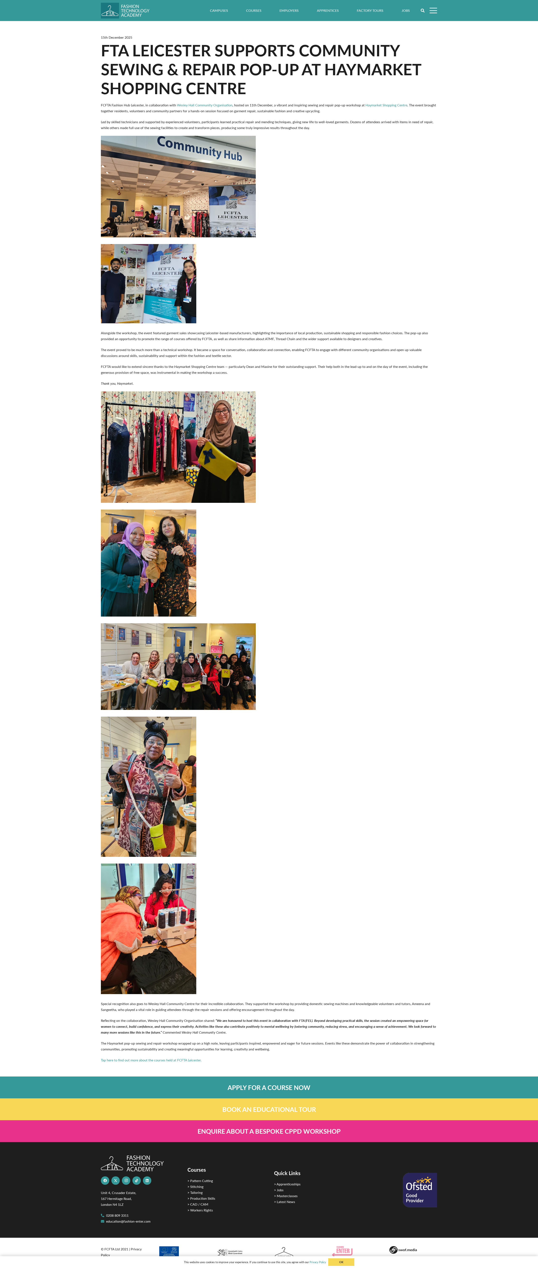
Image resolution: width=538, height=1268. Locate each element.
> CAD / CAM (197, 1204)
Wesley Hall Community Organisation (204, 105)
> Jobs (279, 1189)
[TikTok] (136, 1180)
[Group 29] (356, 1251)
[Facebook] (105, 1180)
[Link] (269, 1087)
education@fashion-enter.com (128, 1221)
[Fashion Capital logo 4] (298, 1252)
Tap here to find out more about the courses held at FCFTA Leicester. (151, 1060)
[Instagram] (126, 1180)
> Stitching (195, 1186)
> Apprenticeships (287, 1184)
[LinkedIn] (147, 1180)
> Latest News (284, 1201)
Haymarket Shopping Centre (386, 105)
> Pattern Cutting (200, 1180)
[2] (182, 1253)
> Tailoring (195, 1192)
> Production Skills (201, 1198)
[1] (240, 1251)
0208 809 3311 (117, 1215)
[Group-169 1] (413, 1250)
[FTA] (128, 10)
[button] (423, 10)
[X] (115, 1180)
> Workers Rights (200, 1210)
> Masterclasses (286, 1195)
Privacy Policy (318, 1262)
